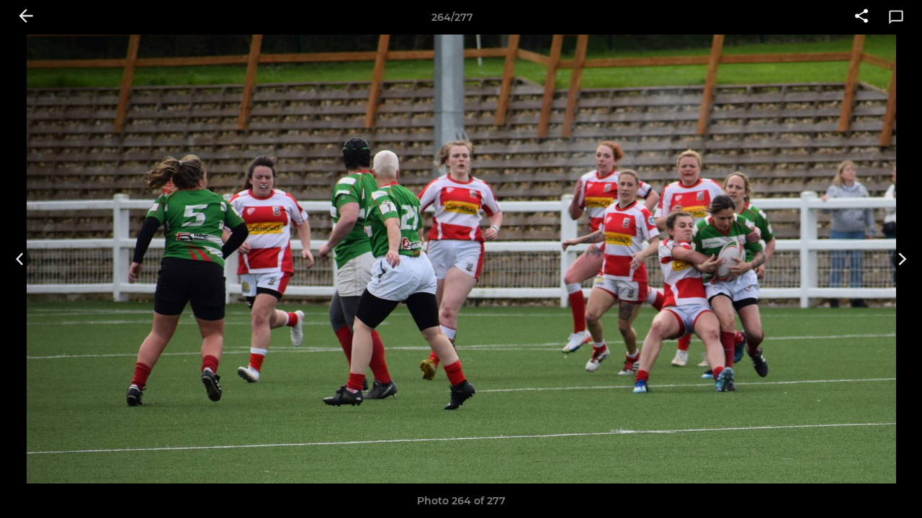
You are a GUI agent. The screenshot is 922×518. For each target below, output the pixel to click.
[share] (861, 17)
